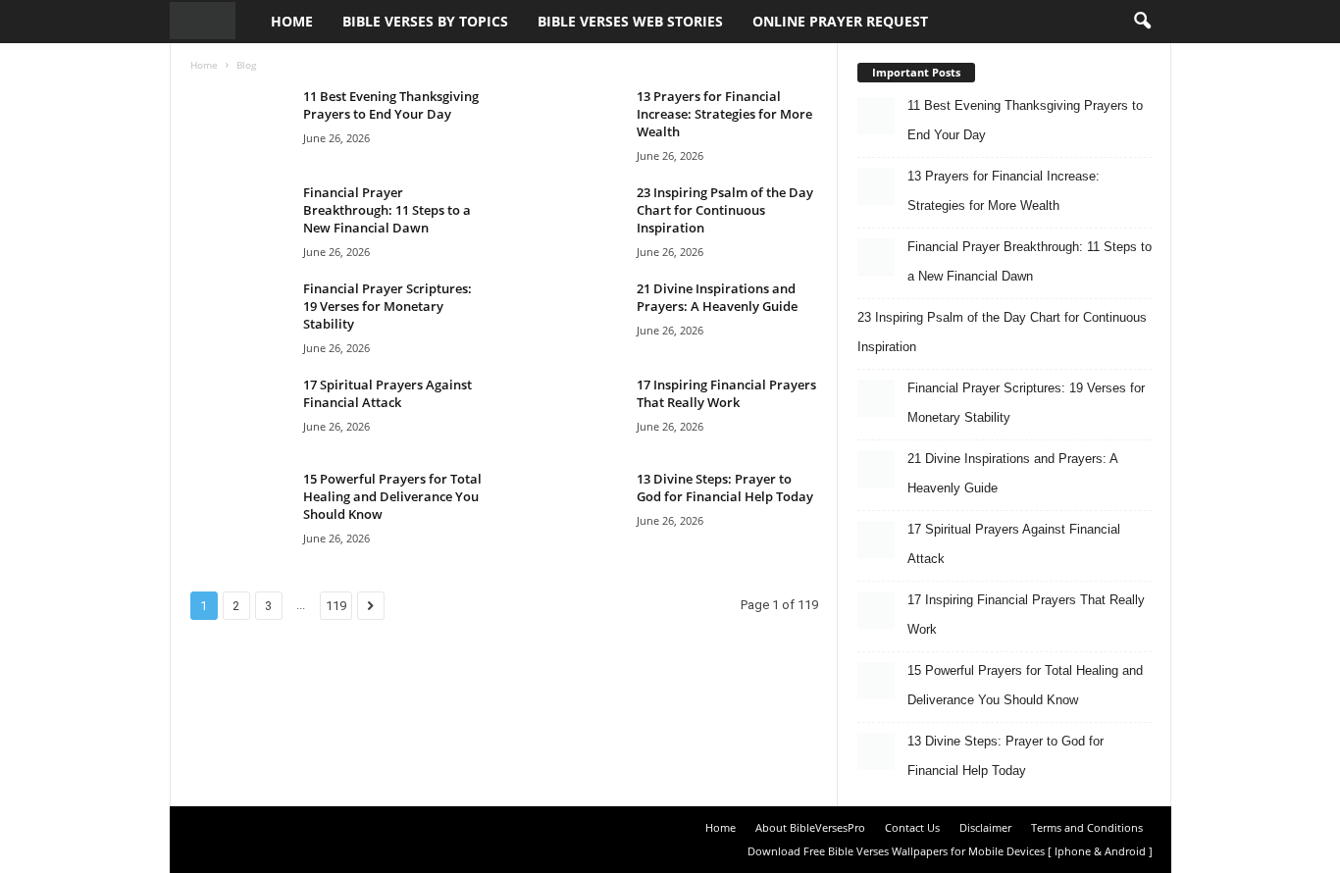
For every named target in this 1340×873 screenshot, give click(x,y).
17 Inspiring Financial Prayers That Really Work (726, 393)
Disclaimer (985, 827)
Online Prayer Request (840, 21)
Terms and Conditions (1087, 827)
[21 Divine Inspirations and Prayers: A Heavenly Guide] (573, 316)
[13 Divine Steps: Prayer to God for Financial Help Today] (573, 506)
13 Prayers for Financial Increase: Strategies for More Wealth (724, 113)
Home (292, 21)
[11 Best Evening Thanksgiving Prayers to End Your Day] (239, 124)
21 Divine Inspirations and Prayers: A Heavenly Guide (717, 297)
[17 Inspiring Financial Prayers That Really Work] (573, 412)
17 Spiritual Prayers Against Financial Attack (387, 393)
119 (336, 605)
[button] (1141, 21)
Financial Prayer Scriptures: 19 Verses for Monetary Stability (387, 306)
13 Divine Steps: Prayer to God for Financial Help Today (725, 487)
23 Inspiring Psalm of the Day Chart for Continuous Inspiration (725, 209)
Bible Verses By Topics (425, 21)
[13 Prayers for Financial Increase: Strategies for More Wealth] (573, 124)
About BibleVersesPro (810, 827)
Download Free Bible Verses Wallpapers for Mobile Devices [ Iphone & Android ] (950, 851)
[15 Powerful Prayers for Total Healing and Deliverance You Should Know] (239, 506)
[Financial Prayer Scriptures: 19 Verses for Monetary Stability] (239, 316)
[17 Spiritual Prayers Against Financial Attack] (239, 412)
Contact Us (912, 827)
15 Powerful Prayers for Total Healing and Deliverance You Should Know (392, 496)
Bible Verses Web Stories (630, 21)
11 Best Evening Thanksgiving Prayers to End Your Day (391, 105)
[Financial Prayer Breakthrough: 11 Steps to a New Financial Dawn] (239, 220)
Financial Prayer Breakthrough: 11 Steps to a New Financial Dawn (387, 209)
